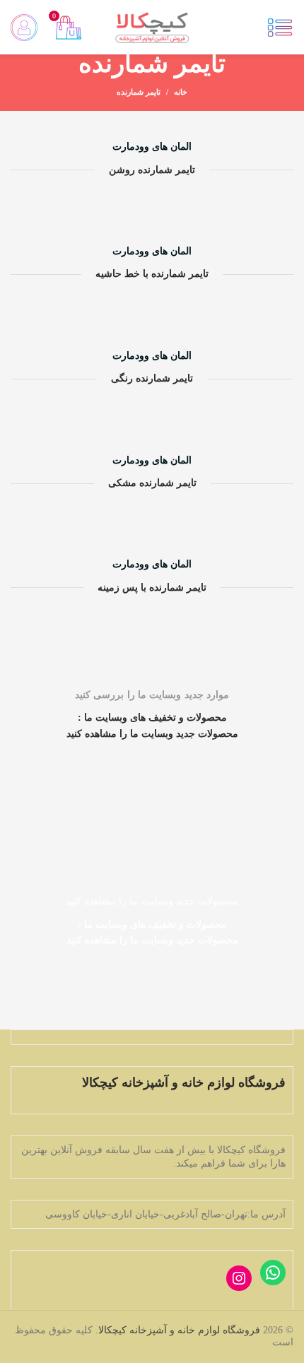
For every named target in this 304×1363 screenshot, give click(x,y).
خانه (180, 92)
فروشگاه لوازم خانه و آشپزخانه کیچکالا (179, 1330)
